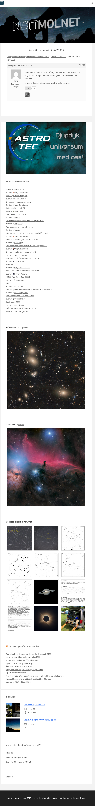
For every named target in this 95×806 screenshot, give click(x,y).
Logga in (9, 777)
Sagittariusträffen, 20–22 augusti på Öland (24, 669)
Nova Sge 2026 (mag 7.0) (17, 195)
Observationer (18, 56)
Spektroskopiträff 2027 (16, 189)
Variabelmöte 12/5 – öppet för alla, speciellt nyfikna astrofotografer (35, 676)
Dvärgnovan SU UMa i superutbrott (21, 252)
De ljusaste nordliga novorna (18, 202)
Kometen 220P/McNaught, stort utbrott (23, 258)
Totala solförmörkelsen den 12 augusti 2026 (25, 220)
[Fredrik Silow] (27, 94)
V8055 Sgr (10, 283)
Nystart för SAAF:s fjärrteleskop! (19, 663)
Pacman (9, 264)
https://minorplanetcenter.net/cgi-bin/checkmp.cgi (47, 83)
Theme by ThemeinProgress (45, 798)
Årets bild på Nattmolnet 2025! (19, 666)
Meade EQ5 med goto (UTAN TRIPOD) (22, 239)
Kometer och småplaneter (37, 56)
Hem (9, 56)
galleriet (25, 327)
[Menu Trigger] (2, 3)
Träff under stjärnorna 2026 (34, 704)
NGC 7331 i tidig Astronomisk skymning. (22, 271)
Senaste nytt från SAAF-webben (24, 646)
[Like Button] (28, 88)
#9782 (82, 65)
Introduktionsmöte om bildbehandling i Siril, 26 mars (28, 679)
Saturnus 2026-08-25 (15, 208)
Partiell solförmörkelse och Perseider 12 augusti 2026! (28, 654)
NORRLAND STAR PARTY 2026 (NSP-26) (40, 720)
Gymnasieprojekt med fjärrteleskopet (22, 660)
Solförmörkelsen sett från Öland (20, 296)
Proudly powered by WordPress (72, 798)
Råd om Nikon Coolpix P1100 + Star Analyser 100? (26, 246)
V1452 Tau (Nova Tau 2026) (18, 277)
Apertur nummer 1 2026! (16, 673)
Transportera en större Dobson (19, 227)
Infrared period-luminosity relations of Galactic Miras (29, 289)
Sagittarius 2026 (13, 302)
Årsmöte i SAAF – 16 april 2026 (19, 682)
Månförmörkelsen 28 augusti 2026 (21, 308)
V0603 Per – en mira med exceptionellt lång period (28, 233)
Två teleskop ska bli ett (16, 214)
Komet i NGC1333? (58, 56)
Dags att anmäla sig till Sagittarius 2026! (23, 657)
